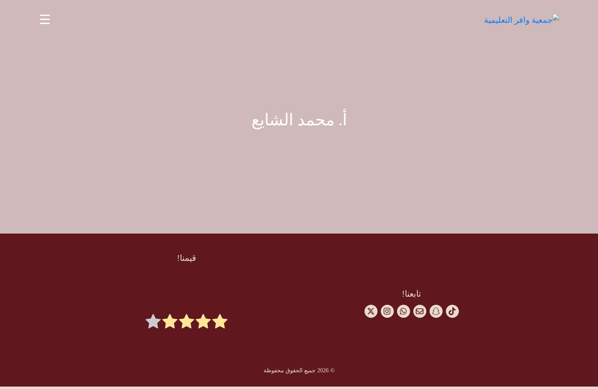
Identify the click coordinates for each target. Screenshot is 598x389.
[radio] (219, 323)
